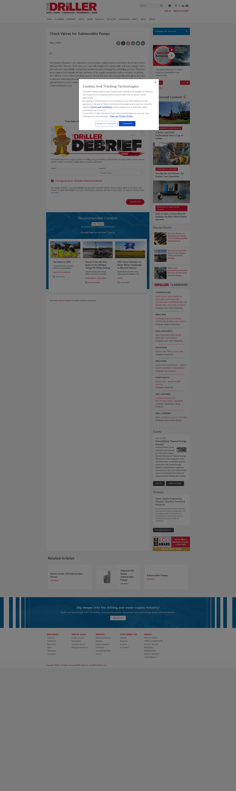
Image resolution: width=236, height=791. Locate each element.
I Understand (127, 124)
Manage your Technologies (106, 124)
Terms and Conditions (101, 107)
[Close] (155, 82)
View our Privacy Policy (121, 116)
